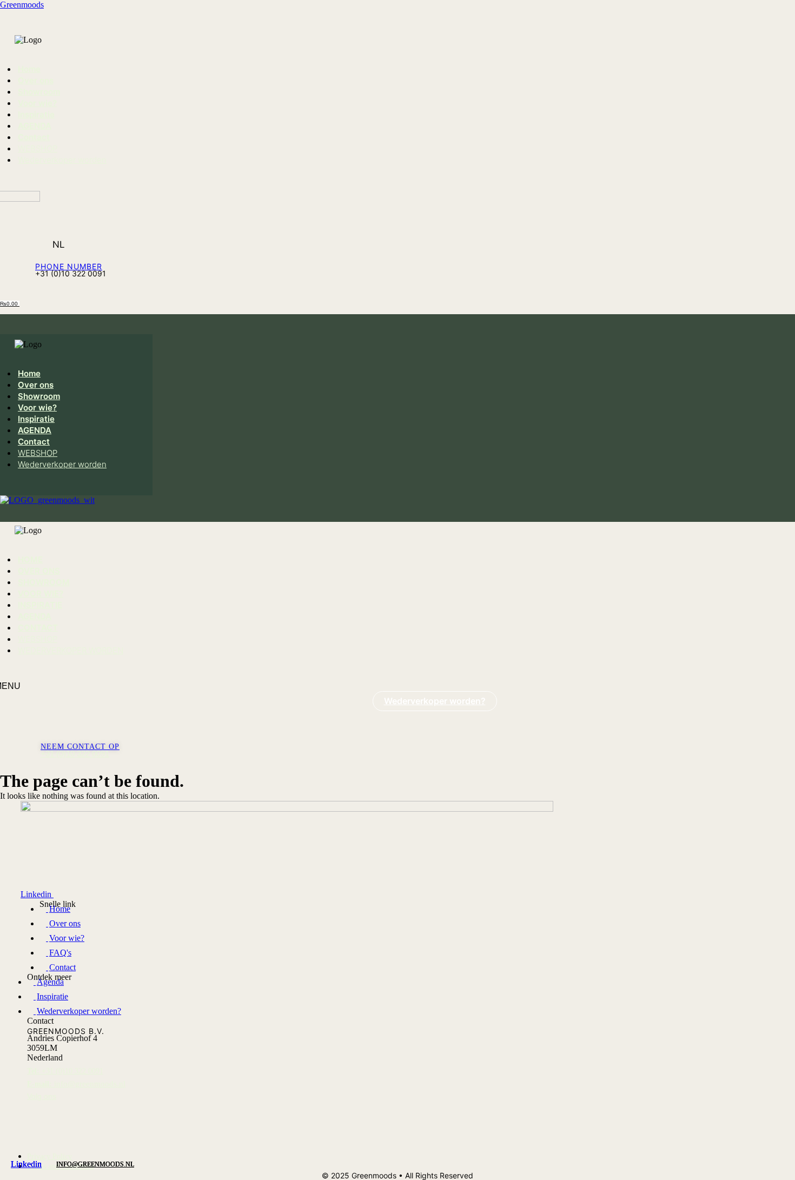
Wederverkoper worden (62, 160)
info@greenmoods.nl (76, 1083)
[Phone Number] (43, 257)
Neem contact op (80, 747)
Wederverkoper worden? (435, 700)
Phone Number (68, 266)
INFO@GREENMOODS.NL (95, 1164)
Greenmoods (22, 4)
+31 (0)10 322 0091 (75, 753)
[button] (40, 20)
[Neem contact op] (46, 740)
